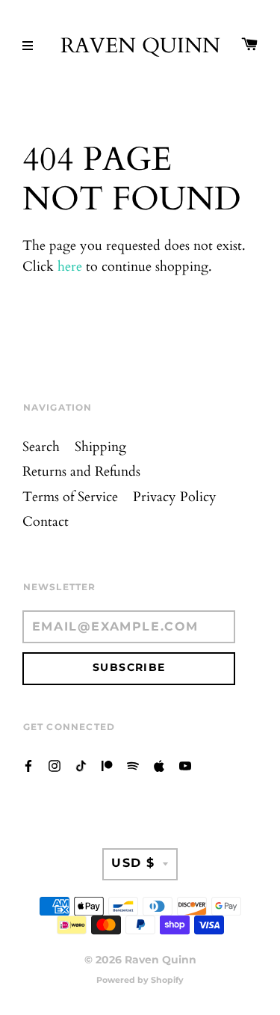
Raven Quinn (140, 46)
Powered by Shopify (140, 980)
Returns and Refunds (81, 471)
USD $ (133, 863)
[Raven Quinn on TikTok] (81, 765)
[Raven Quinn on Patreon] (107, 765)
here (69, 266)
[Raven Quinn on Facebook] (28, 765)
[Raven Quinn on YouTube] (185, 765)
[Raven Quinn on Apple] (159, 765)
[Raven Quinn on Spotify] (133, 765)
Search (41, 447)
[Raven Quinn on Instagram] (54, 765)
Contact (45, 521)
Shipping (100, 447)
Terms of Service (70, 497)
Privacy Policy (175, 497)
